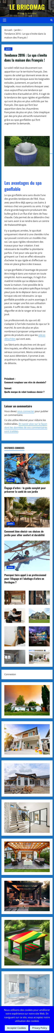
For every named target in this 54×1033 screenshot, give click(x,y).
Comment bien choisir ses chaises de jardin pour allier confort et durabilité (24, 533)
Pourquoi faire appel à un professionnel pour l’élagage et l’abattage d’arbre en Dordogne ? (25, 578)
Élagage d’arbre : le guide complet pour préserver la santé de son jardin (25, 489)
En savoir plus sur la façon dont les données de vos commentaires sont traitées (25, 427)
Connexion (10, 674)
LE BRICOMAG (27, 7)
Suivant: (24, 390)
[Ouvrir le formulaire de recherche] (51, 20)
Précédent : (25, 380)
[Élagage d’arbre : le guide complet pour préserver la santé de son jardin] (27, 469)
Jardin (8, 49)
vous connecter (25, 411)
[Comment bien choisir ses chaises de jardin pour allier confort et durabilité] (27, 512)
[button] (4, 20)
